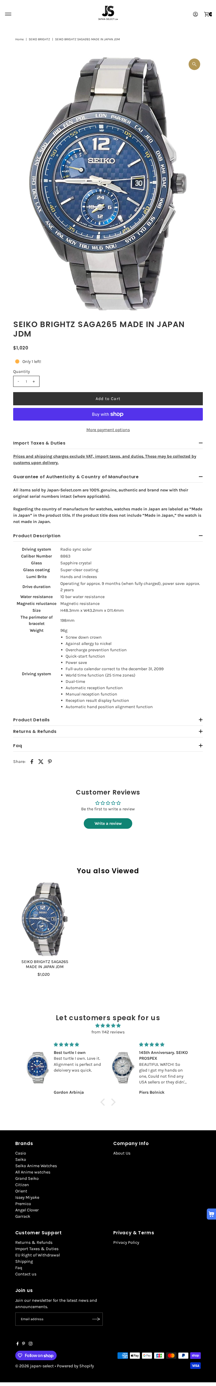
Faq (18, 1267)
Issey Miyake (27, 1197)
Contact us (25, 1273)
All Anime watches (32, 1172)
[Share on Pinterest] (50, 761)
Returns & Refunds (33, 1242)
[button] (104, 1102)
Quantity (21, 371)
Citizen (22, 1184)
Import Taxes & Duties (36, 1248)
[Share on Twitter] (41, 761)
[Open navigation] (8, 14)
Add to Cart (108, 398)
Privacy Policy (126, 1242)
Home (19, 39)
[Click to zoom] (194, 64)
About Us (121, 1153)
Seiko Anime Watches (36, 1165)
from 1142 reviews (108, 1031)
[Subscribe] (96, 1319)
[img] (108, 1025)
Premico (23, 1203)
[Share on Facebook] (32, 761)
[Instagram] (30, 1344)
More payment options (108, 429)
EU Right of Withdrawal (37, 1254)
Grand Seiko (27, 1178)
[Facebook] (18, 1344)
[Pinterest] (23, 1344)
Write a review (108, 823)
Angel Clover (27, 1209)
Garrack (22, 1216)
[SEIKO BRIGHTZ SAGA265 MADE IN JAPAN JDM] (44, 919)
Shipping (24, 1261)
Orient (21, 1190)
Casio (20, 1153)
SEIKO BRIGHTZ (39, 39)
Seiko (20, 1159)
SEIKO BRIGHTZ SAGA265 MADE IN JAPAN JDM (44, 964)
